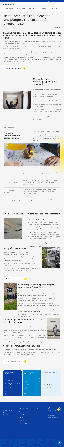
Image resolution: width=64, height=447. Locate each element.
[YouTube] (6, 417)
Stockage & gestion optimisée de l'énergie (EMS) (13, 384)
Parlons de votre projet (53, 409)
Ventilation (28, 390)
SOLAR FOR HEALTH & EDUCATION (50, 390)
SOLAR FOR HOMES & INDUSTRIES (50, 394)
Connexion (59, 1)
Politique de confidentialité (53, 417)
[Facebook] (3, 417)
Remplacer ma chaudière (13, 68)
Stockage (28, 381)
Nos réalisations (20, 8)
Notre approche (33, 8)
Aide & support (44, 8)
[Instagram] (8, 417)
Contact (54, 8)
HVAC (8, 390)
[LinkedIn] (5, 417)
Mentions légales (51, 418)
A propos (48, 1)
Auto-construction (30, 394)
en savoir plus (56, 27)
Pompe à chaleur (29, 387)
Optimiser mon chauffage (14, 279)
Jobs (55, 1)
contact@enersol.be (6, 1)
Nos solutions (9, 8)
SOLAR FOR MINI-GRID (48, 384)
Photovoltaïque (10, 380)
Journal (52, 1)
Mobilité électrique (10, 387)
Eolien (8, 394)
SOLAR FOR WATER (47, 387)
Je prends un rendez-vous (13, 361)
